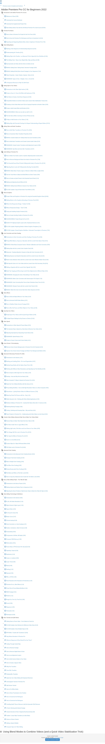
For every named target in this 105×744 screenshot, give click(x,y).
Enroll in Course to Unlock (52, 739)
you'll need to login (58, 737)
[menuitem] (1, 3)
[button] (1, 1)
